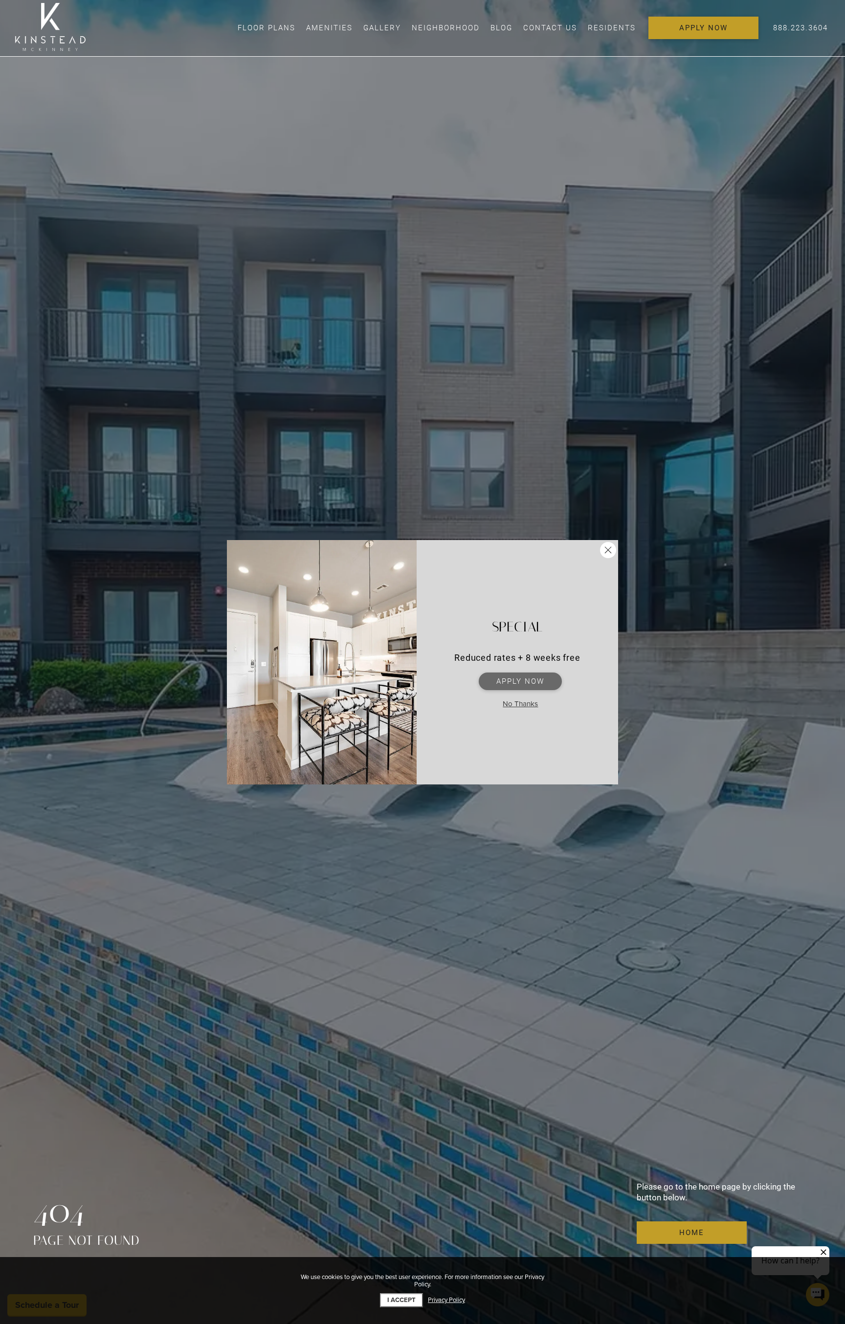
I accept (401, 1300)
